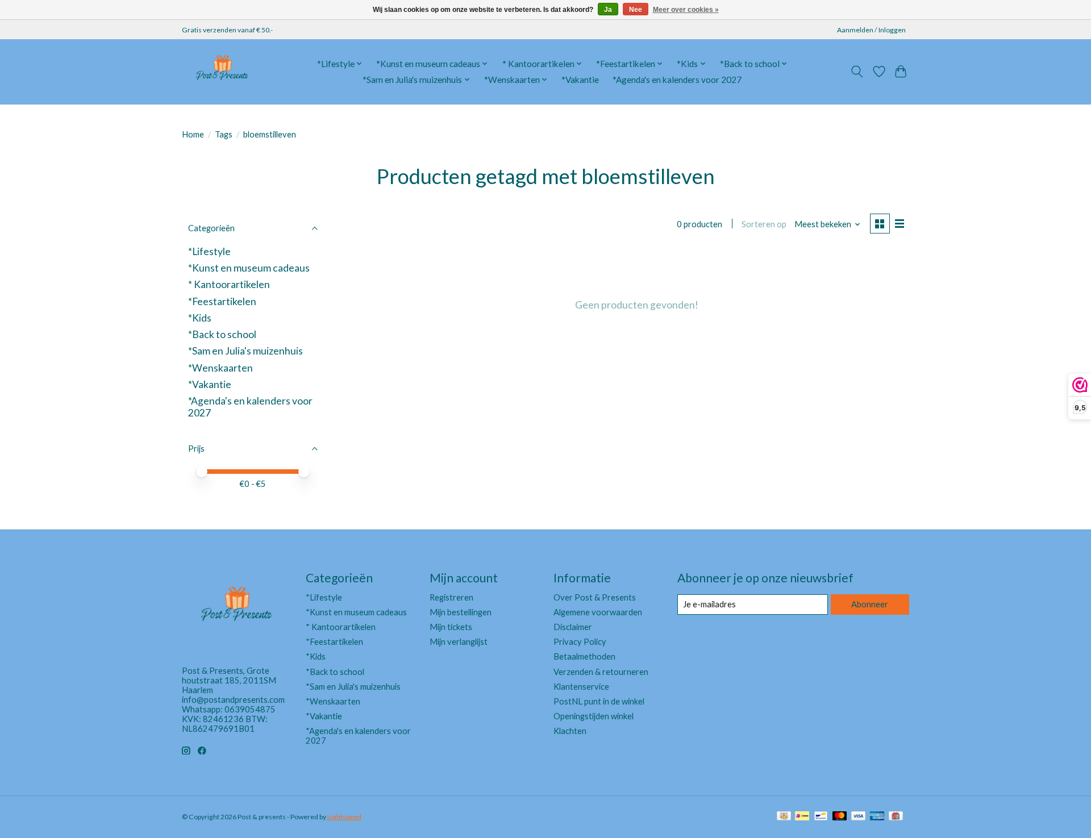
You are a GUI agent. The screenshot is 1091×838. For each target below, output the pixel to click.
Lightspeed (344, 816)
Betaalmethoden (584, 656)
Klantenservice (581, 686)
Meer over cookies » (686, 10)
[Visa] (858, 816)
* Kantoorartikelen (229, 284)
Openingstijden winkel (593, 716)
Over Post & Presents (594, 597)
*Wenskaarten (220, 368)
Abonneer (869, 604)
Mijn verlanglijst (459, 642)
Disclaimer (572, 627)
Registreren (451, 597)
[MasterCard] (839, 816)
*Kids (199, 318)
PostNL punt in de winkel (598, 701)
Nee (635, 10)
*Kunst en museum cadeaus (249, 268)
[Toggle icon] (857, 71)
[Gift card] (896, 816)
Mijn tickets (451, 627)
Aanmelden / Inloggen (871, 30)
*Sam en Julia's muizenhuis (245, 351)
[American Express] (877, 816)
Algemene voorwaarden (597, 612)
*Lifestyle (209, 251)
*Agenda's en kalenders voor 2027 (677, 79)
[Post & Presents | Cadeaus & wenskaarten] (221, 71)
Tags (223, 134)
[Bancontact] (821, 816)
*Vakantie (580, 79)
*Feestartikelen (222, 301)
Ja (608, 10)
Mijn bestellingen (461, 612)
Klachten (569, 731)
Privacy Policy (579, 642)
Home (193, 134)
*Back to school (222, 334)
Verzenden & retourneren (600, 672)
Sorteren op (764, 224)
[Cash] (784, 816)
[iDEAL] (802, 816)
